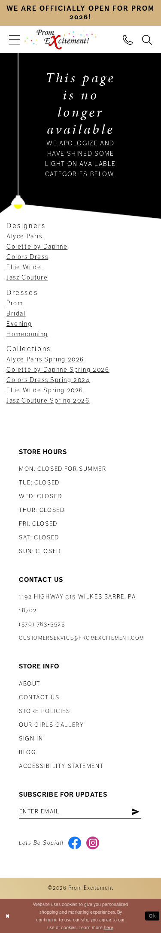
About (29, 683)
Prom (14, 303)
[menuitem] (14, 40)
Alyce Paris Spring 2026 (45, 359)
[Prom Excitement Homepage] (60, 40)
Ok (152, 915)
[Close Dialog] (7, 916)
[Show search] (147, 39)
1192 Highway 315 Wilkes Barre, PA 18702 (77, 603)
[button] (14, 40)
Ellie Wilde (24, 267)
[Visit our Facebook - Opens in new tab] (75, 843)
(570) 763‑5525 (42, 624)
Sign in (31, 738)
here (108, 927)
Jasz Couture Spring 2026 (48, 400)
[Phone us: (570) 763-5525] (127, 39)
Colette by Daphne (36, 246)
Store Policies (44, 711)
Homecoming (27, 334)
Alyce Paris (24, 236)
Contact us (39, 697)
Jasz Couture (27, 277)
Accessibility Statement (61, 766)
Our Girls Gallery (51, 724)
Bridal (16, 313)
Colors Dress (27, 257)
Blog (27, 752)
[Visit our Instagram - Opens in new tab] (93, 843)
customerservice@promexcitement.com (81, 638)
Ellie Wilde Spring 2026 (44, 390)
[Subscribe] (135, 812)
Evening (19, 324)
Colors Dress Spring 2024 (48, 380)
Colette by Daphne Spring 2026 (57, 369)
